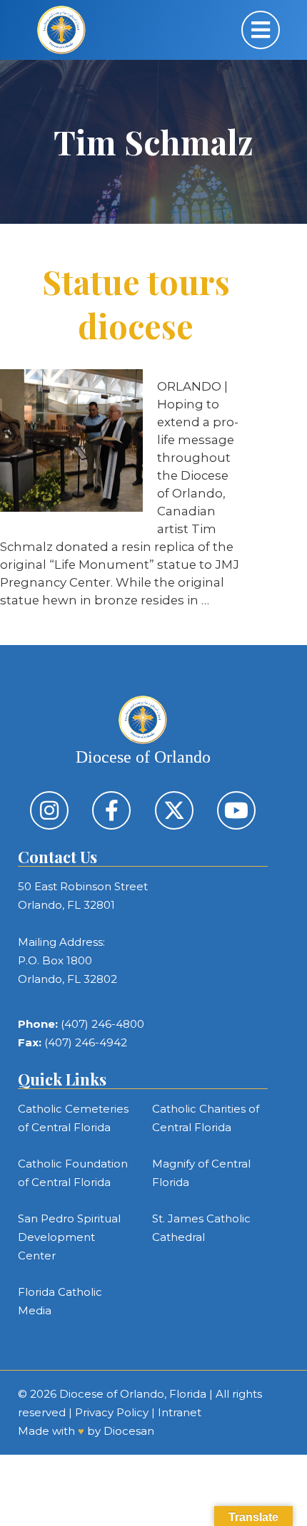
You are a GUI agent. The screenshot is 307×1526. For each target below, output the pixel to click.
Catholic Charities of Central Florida (205, 1118)
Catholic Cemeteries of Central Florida (73, 1118)
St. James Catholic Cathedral (201, 1228)
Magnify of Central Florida (201, 1173)
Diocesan (129, 1431)
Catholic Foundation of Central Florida (73, 1173)
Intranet (179, 1412)
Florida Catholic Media (60, 1301)
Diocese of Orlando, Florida (132, 1394)
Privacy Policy (112, 1412)
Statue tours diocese (136, 303)
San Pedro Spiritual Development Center (69, 1237)
